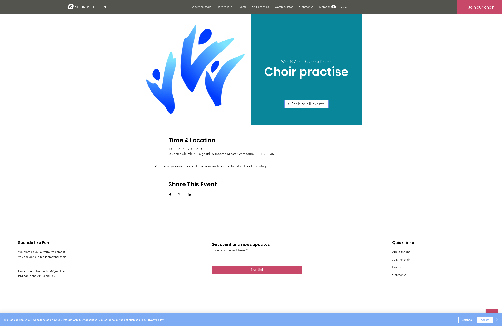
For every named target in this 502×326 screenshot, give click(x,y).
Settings (467, 320)
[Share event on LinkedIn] (189, 194)
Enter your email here (228, 250)
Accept (485, 320)
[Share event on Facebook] (170, 194)
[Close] (497, 320)
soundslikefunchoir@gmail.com (47, 271)
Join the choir (401, 259)
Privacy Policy (155, 320)
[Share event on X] (180, 194)
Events (396, 267)
